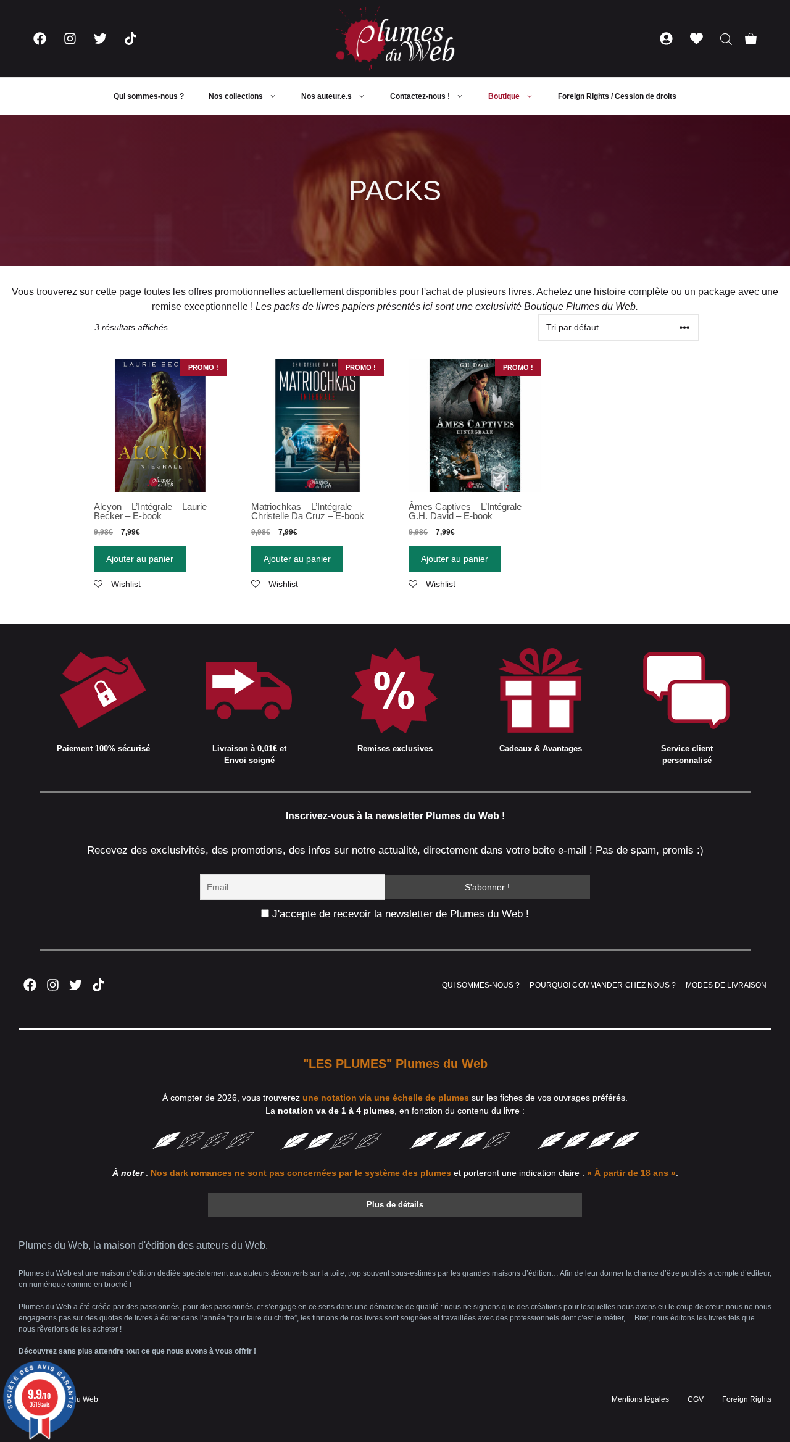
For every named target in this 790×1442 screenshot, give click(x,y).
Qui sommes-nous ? (149, 96)
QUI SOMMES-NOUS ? (481, 985)
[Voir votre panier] (750, 38)
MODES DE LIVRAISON (726, 985)
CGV (696, 1399)
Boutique (504, 96)
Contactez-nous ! (420, 96)
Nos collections (236, 96)
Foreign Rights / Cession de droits (617, 96)
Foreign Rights (746, 1399)
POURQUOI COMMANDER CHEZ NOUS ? (603, 985)
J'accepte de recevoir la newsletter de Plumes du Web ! (399, 914)
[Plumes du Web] (395, 38)
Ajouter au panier (139, 559)
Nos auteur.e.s (326, 96)
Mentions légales (640, 1399)
